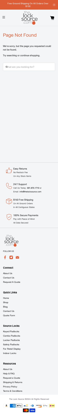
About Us (7, 273)
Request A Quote (11, 282)
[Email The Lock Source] (17, 258)
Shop (5, 302)
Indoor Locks (9, 353)
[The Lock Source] (29, 17)
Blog (5, 306)
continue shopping (29, 55)
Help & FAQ (9, 373)
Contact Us (8, 277)
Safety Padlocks (11, 344)
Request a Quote (11, 378)
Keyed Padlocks (11, 331)
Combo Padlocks (11, 336)
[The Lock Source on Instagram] (11, 258)
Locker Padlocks (11, 340)
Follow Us (8, 251)
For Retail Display (12, 349)
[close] (54, 4)
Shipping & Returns (12, 382)
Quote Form (9, 315)
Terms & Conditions (12, 391)
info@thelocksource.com (30, 191)
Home (6, 298)
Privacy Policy (10, 386)
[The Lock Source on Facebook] (5, 258)
